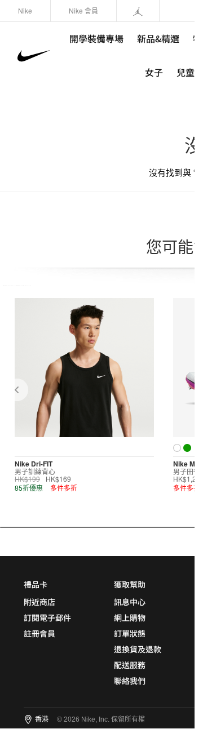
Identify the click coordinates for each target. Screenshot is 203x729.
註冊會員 (39, 633)
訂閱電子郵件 (47, 617)
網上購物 (129, 617)
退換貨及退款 (137, 649)
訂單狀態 (129, 633)
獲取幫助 (129, 584)
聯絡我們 (129, 680)
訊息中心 (129, 601)
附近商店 (39, 601)
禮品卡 (35, 584)
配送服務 (129, 664)
